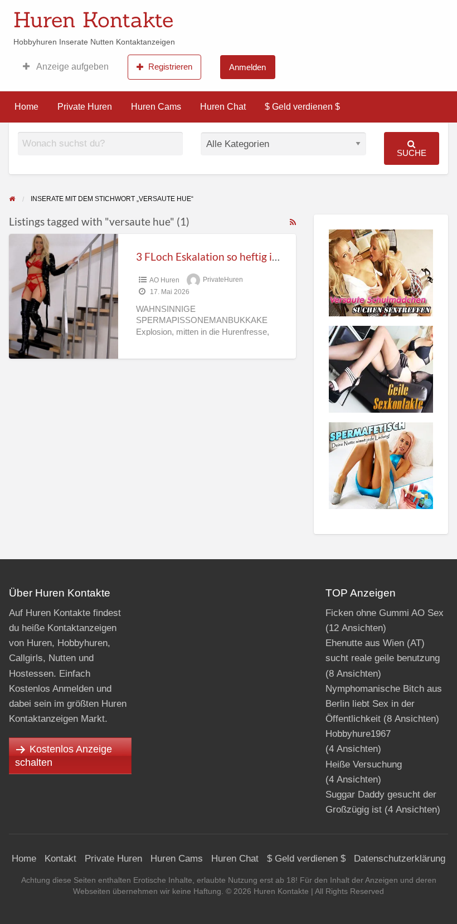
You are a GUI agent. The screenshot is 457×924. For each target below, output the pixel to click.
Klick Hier (308, 16)
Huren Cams (156, 106)
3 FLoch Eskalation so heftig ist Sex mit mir (235, 256)
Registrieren (170, 66)
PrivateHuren (223, 280)
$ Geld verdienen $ (302, 106)
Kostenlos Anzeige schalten (63, 756)
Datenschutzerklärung (399, 858)
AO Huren (164, 280)
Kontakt (60, 858)
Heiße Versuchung (363, 764)
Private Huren (84, 106)
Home (26, 106)
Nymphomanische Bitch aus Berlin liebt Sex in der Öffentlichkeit (383, 703)
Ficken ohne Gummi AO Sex (384, 613)
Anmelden (247, 67)
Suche (411, 153)
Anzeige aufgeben (72, 66)
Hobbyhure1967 (358, 734)
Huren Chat (223, 106)
